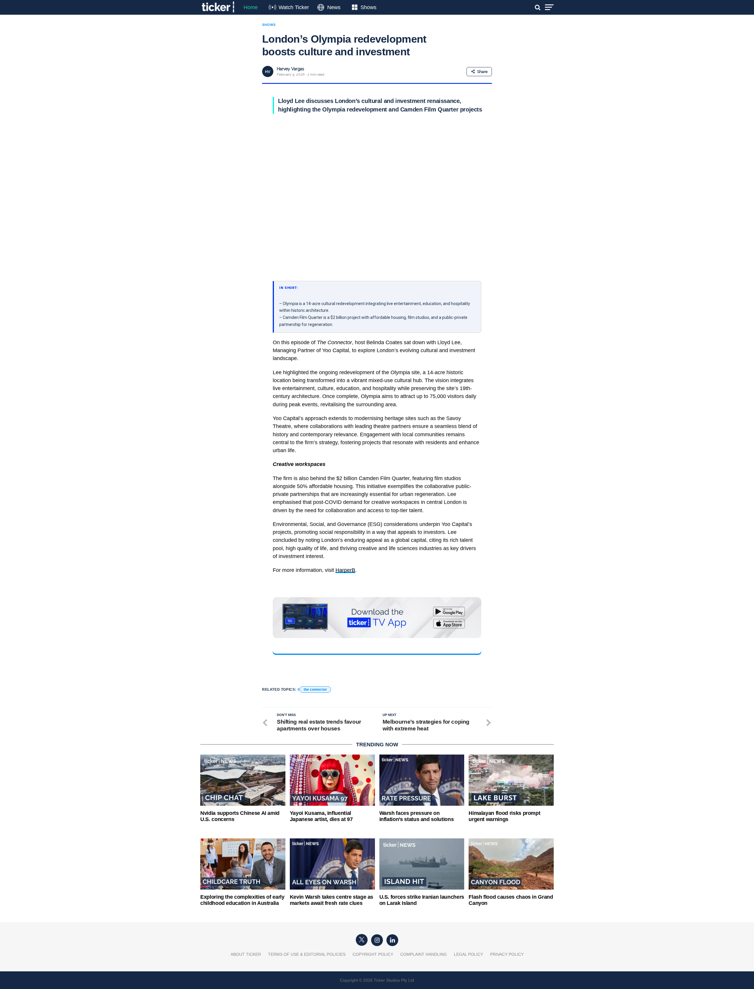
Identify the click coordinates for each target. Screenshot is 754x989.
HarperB (345, 570)
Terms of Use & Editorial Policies (306, 954)
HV (267, 71)
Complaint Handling (423, 954)
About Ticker (246, 954)
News (333, 7)
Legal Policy (468, 954)
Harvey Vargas (290, 68)
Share (482, 71)
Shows (368, 7)
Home (251, 7)
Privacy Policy (507, 954)
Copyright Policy (373, 954)
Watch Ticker (294, 7)
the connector (315, 689)
